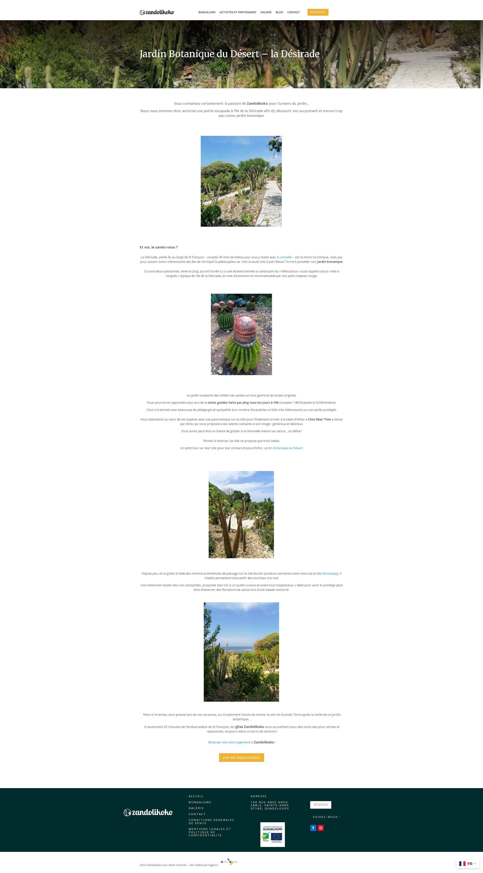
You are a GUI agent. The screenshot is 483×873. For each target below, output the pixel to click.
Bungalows (206, 12)
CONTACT (197, 814)
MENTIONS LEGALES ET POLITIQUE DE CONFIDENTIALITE (210, 832)
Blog (279, 12)
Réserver (317, 12)
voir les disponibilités (241, 757)
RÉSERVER (321, 805)
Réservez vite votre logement (229, 742)
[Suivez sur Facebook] (313, 828)
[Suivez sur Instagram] (321, 828)
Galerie (266, 12)
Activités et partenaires (238, 12)
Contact (293, 12)
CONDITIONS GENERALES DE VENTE (211, 821)
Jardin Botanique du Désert (283, 448)
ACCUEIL (196, 796)
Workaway (329, 573)
